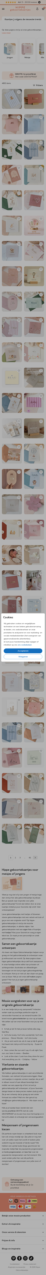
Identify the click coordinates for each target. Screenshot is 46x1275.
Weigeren (23, 656)
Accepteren (23, 650)
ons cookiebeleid (24, 645)
